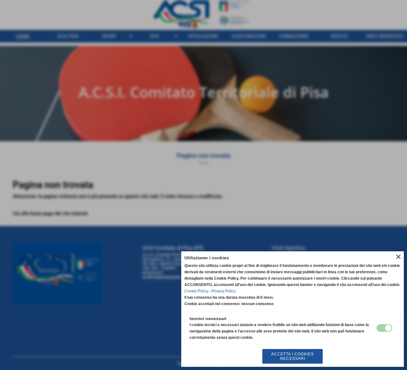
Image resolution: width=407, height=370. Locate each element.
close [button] (398, 257)
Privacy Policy (223, 291)
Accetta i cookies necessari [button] (292, 356)
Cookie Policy (196, 291)
